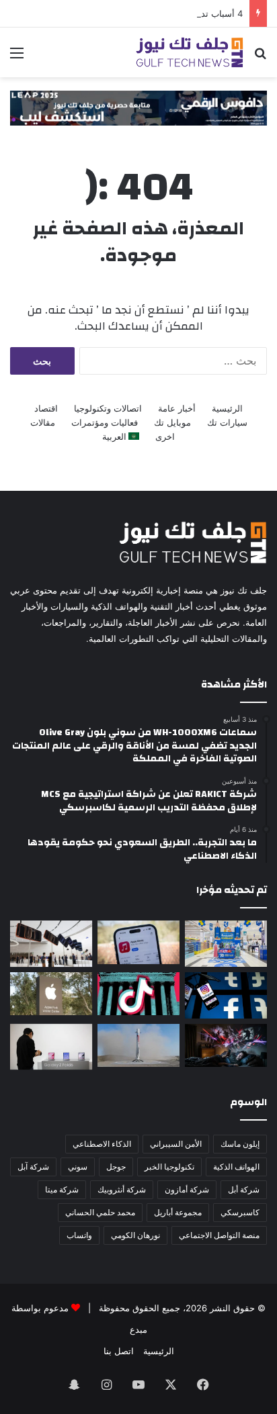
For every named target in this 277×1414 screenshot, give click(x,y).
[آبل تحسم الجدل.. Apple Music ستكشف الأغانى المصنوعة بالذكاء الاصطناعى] (138, 942)
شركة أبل (244, 1189)
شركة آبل (33, 1167)
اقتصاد (46, 408)
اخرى (165, 436)
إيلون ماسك (240, 1144)
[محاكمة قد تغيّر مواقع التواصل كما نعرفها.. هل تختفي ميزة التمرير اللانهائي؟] (226, 995)
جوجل (116, 1167)
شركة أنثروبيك (121, 1189)
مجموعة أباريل (178, 1212)
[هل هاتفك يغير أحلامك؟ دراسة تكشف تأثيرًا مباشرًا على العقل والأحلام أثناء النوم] (226, 1045)
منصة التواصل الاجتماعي (219, 1235)
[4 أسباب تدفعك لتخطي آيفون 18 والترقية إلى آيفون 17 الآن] (51, 944)
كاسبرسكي (240, 1212)
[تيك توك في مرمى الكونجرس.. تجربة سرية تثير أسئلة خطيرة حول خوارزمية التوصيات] (138, 993)
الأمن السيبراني (176, 1144)
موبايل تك (172, 422)
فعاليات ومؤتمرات (104, 422)
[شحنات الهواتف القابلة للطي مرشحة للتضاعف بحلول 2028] (51, 1047)
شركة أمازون (187, 1189)
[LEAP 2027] (138, 107)
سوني (77, 1167)
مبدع (138, 1329)
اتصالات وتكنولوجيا (108, 408)
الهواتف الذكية (236, 1167)
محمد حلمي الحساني (100, 1212)
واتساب (79, 1235)
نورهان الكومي (135, 1235)
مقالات (42, 422)
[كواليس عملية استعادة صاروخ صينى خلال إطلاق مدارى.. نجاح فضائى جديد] (138, 1045)
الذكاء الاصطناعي (102, 1144)
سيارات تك (227, 422)
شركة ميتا (62, 1189)
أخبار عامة (177, 408)
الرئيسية (227, 408)
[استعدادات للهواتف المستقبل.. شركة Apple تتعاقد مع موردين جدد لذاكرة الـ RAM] (51, 993)
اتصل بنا (119, 1351)
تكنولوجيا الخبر (169, 1167)
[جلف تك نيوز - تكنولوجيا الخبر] (189, 52)
